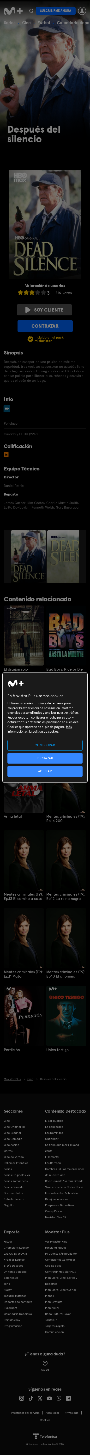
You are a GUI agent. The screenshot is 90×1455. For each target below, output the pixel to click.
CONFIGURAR (45, 745)
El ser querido (54, 1120)
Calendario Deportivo (18, 1314)
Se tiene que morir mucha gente (62, 1148)
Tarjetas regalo (55, 1326)
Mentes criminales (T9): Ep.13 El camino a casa (23, 896)
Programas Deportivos (59, 1205)
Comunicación (54, 1332)
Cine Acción (11, 1145)
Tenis (7, 1283)
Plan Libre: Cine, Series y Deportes (61, 1280)
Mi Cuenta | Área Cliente (61, 1253)
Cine (26, 22)
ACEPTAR (45, 771)
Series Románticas (16, 1181)
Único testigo (57, 1050)
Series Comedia (14, 1187)
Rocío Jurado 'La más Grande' (64, 1181)
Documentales (13, 1193)
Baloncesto (11, 1277)
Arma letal (13, 816)
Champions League (16, 1247)
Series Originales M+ (17, 1175)
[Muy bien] (43, 292)
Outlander (52, 1139)
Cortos (8, 1151)
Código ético (53, 1265)
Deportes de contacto (18, 1302)
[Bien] (37, 292)
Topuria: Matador (15, 1296)
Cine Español (12, 1133)
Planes (49, 1296)
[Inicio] (13, 10)
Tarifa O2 (51, 1320)
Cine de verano (14, 1157)
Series (9, 22)
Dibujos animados (56, 1199)
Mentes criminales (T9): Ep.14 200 (65, 818)
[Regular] (32, 292)
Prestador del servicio (25, 1412)
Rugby (8, 1290)
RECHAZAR (45, 758)
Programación (13, 1326)
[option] (29, 556)
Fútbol (43, 22)
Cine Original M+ (14, 1127)
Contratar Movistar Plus (60, 1271)
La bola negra (54, 1127)
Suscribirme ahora (55, 11)
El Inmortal (52, 1157)
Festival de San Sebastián (61, 1193)
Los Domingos (54, 1133)
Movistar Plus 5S (55, 1217)
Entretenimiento (14, 1199)
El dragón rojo (16, 669)
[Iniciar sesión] (82, 11)
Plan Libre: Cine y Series (60, 1290)
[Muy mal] (20, 292)
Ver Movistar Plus (56, 1241)
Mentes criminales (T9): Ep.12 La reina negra (65, 896)
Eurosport (10, 1308)
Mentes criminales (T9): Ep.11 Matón (23, 974)
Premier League (14, 1259)
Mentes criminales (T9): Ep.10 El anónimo (65, 974)
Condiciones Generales (60, 1259)
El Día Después (13, 1265)
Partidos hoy (12, 1320)
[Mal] (26, 292)
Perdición (12, 1050)
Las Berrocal (53, 1163)
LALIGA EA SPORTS (15, 1253)
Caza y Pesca (53, 1211)
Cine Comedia (13, 1139)
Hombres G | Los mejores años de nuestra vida (64, 1172)
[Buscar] (31, 11)
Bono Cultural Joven (58, 1314)
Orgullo (8, 1205)
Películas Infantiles (16, 1163)
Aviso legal (52, 1412)
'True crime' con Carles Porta (64, 1187)
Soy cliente (48, 310)
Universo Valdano (15, 1271)
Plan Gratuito (53, 1302)
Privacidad (71, 1412)
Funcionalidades (55, 1247)
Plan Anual (52, 1308)
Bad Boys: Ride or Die (64, 669)
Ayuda (45, 1369)
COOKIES (45, 1420)
